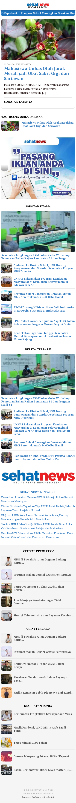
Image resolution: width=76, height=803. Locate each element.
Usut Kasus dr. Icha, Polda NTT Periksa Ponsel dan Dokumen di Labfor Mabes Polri (44, 457)
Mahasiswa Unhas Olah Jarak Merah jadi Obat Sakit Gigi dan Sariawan (36, 73)
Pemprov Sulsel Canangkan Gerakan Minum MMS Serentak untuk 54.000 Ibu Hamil (43, 295)
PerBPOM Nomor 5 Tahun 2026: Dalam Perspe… (39, 588)
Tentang (26, 797)
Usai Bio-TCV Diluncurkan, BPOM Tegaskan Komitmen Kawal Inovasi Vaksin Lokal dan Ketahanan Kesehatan (37, 535)
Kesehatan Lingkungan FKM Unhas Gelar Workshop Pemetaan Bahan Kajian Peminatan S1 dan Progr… (35, 256)
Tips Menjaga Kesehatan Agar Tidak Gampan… (38, 602)
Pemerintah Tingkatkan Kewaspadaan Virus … (43, 715)
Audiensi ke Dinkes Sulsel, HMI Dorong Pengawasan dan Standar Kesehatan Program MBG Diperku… (44, 268)
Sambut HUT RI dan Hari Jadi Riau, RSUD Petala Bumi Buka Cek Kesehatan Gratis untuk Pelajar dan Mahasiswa (36, 526)
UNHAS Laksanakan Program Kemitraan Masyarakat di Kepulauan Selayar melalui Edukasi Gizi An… (41, 281)
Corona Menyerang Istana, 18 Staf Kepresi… (42, 756)
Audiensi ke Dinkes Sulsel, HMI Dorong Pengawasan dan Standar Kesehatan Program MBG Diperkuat (44, 414)
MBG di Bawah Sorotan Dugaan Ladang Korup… (40, 561)
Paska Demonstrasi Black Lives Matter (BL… (43, 769)
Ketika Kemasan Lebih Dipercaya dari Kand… (43, 692)
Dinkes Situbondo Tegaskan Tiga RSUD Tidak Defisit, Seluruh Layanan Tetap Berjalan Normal (38, 508)
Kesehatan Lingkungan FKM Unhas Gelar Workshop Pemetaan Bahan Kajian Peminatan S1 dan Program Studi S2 (35, 401)
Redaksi (35, 797)
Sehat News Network (38, 492)
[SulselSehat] (38, 5)
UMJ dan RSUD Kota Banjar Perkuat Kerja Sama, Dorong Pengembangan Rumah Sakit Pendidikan (34, 517)
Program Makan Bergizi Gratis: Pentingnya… (43, 574)
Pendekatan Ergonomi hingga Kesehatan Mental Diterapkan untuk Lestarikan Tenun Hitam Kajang (42, 336)
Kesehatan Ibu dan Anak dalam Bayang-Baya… (40, 679)
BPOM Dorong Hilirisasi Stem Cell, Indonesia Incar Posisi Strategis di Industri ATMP (44, 309)
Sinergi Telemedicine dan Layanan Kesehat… (44, 615)
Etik (43, 797)
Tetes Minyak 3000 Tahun (30, 742)
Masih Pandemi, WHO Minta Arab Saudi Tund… (40, 729)
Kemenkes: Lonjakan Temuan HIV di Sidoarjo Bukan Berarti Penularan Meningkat (37, 499)
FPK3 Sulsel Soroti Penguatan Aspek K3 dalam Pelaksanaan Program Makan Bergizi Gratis (44, 322)
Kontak (50, 797)
